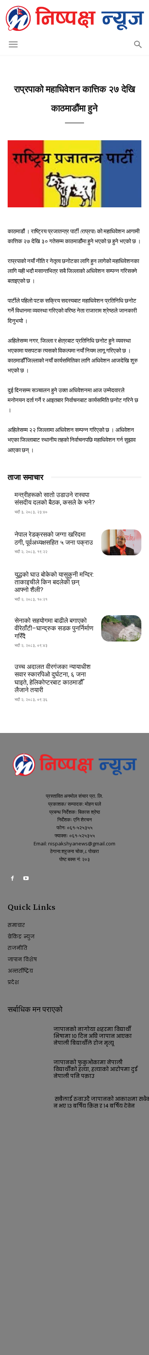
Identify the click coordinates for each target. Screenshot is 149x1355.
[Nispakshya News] (74, 18)
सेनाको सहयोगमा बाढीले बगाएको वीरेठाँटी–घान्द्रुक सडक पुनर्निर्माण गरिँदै (54, 628)
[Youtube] (26, 879)
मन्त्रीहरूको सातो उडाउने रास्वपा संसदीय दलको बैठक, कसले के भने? (55, 498)
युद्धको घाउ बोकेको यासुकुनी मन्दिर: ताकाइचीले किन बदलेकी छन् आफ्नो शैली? (54, 582)
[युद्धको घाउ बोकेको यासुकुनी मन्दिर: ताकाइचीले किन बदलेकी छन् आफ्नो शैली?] (121, 582)
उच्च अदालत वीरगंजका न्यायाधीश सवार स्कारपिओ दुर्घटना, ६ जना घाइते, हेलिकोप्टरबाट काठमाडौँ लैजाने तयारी (53, 678)
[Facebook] (12, 879)
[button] (13, 44)
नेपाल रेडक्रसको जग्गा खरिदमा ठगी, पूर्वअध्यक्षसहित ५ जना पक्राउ (54, 538)
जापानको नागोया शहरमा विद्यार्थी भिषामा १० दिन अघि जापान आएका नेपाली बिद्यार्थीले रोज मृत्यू (92, 1036)
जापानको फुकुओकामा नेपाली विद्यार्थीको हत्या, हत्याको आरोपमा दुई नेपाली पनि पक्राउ (95, 1069)
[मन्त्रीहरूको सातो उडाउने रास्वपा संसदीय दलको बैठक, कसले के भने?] (121, 503)
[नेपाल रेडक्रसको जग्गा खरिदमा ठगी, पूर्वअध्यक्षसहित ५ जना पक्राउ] (121, 542)
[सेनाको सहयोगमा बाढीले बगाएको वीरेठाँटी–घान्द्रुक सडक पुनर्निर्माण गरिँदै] (121, 628)
